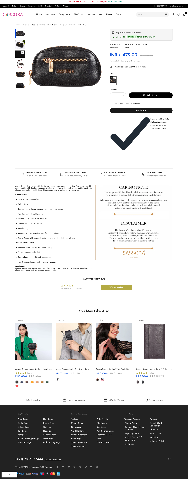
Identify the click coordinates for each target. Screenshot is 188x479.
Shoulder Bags (24, 442)
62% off (21, 320)
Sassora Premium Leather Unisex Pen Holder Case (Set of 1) (118, 369)
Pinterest (22, 6)
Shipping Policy (131, 433)
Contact (119, 14)
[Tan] (42, 382)
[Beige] (37, 382)
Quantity (113, 90)
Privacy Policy (130, 423)
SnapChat (48, 6)
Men (100, 14)
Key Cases (101, 426)
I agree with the (127, 103)
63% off (101, 320)
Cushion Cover (103, 442)
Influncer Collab (157, 441)
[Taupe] (22, 385)
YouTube (57, 6)
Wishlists (154, 437)
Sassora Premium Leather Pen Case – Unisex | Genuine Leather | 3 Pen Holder (85, 369)
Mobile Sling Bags (51, 442)
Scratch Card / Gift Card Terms (133, 438)
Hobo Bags (48, 430)
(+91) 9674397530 (160, 6)
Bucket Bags (48, 423)
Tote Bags (22, 430)
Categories (63, 14)
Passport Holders (79, 434)
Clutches (47, 426)
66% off (142, 320)
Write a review (116, 287)
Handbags (48, 419)
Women (91, 14)
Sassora (26, 25)
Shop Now (50, 14)
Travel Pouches (78, 446)
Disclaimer (129, 443)
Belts (99, 438)
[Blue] (22, 382)
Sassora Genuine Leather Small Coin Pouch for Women (36, 369)
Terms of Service (132, 419)
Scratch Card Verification (156, 424)
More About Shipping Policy (76, 175)
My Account (155, 433)
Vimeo (65, 6)
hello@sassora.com (176, 6)
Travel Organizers (79, 442)
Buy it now (141, 110)
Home (39, 14)
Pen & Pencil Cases (105, 430)
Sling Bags (23, 419)
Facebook (6, 6)
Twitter (14, 6)
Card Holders (77, 430)
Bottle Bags (76, 438)
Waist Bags (48, 438)
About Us (154, 429)
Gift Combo (79, 14)
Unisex (109, 14)
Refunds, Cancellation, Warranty (134, 428)
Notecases (76, 426)
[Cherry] (62, 379)
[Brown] (27, 382)
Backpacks (22, 434)
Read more (42, 175)
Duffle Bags (23, 423)
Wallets (74, 419)
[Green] (47, 382)
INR (169, 459)
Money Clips (77, 423)
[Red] (17, 385)
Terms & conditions (133, 103)
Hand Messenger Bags (28, 438)
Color (112, 73)
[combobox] (152, 14)
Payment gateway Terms (156, 175)
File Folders (102, 423)
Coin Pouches (103, 419)
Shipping (123, 61)
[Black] (113, 80)
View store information (158, 128)
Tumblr (40, 6)
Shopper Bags (49, 434)
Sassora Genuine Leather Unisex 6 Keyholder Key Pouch (157, 369)
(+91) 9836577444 (29, 459)
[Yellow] (32, 382)
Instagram (31, 6)
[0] (184, 14)
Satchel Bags (24, 426)
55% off (61, 320)
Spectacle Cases (104, 434)
